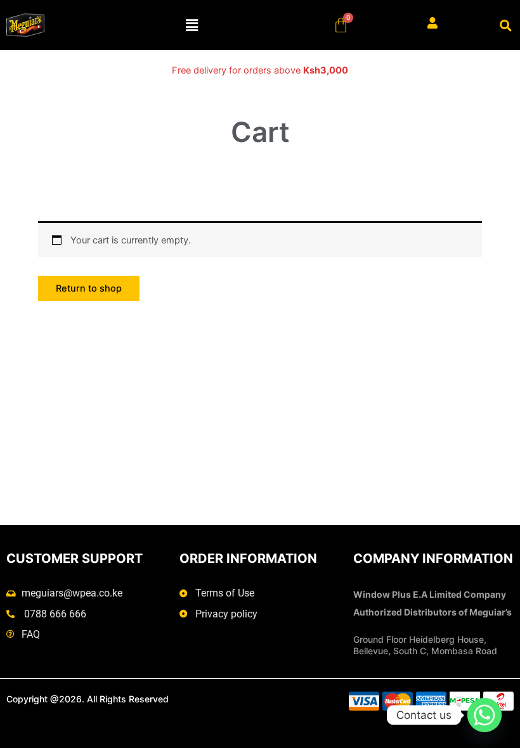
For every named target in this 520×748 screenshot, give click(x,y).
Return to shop (89, 288)
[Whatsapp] (484, 715)
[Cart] (341, 25)
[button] (192, 25)
